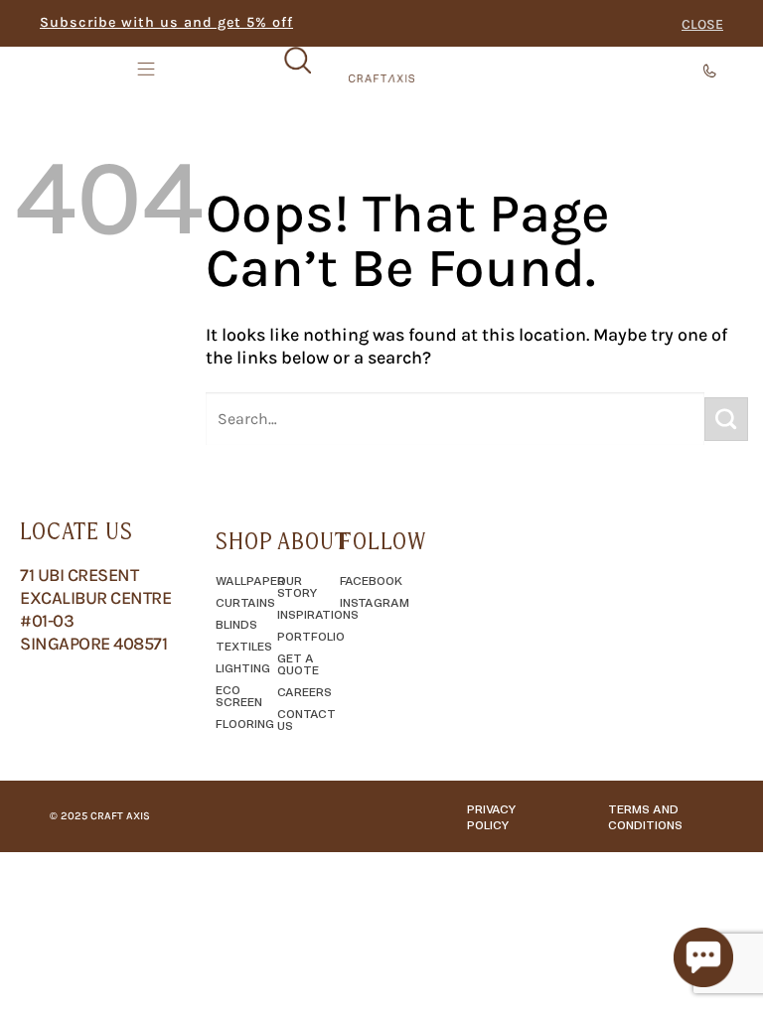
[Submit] (726, 419)
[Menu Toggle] (148, 68)
